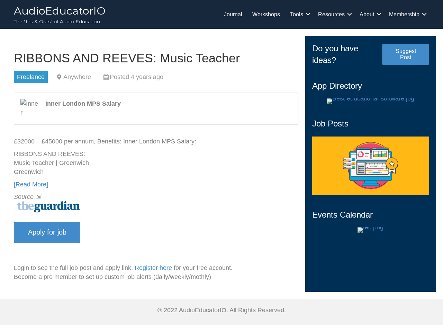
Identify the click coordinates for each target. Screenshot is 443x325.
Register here (153, 267)
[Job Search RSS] (47, 206)
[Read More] (31, 184)
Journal (233, 14)
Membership (404, 14)
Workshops (266, 14)
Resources (331, 14)
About (367, 14)
